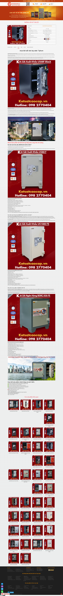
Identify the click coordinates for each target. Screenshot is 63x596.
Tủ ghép (25, 586)
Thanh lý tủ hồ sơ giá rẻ (11, 588)
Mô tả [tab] (18, 47)
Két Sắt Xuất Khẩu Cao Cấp (30, 570)
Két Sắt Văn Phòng (29, 569)
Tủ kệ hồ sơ (49, 588)
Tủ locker (33, 586)
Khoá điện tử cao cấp (51, 579)
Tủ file (41, 586)
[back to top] (61, 594)
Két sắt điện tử (10, 577)
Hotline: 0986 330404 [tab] (30, 47)
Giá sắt (9, 586)
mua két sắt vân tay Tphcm (13, 411)
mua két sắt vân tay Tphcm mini (37, 550)
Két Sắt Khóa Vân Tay (43, 578)
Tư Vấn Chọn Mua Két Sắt (27, 578)
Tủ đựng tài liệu (10, 587)
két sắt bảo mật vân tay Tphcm (37, 480)
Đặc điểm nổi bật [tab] (10, 47)
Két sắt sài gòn (10, 576)
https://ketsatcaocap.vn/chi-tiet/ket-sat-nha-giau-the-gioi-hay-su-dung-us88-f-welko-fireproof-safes (25, 212)
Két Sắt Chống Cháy (10, 570)
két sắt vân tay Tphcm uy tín (26, 522)
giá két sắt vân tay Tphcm (49, 411)
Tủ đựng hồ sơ (18, 587)
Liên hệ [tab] (25, 47)
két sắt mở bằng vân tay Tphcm (37, 466)
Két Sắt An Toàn (10, 569)
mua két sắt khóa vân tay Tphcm (37, 494)
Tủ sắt (49, 586)
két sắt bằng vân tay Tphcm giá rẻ (13, 536)
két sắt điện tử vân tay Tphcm (25, 550)
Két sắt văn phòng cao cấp (11, 579)
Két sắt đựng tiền (26, 577)
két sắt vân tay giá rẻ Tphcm (26, 564)
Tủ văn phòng (50, 587)
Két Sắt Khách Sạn (18, 569)
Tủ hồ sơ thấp (18, 585)
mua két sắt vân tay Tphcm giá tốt (37, 508)
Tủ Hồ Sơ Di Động (26, 588)
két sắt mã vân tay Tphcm (37, 522)
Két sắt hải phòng (18, 576)
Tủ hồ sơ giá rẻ (26, 587)
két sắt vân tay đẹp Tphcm (25, 536)
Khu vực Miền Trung (40, 569)
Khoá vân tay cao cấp (43, 579)
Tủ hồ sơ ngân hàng (43, 587)
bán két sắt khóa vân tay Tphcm (13, 522)
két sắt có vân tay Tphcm (13, 564)
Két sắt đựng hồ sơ (18, 579)
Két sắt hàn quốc (42, 577)
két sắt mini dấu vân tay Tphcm (25, 508)
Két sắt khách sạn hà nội (35, 576)
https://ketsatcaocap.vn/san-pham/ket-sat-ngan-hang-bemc (19, 392)
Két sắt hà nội (18, 577)
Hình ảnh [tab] (15, 47)
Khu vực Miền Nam (39, 570)
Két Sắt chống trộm (34, 579)
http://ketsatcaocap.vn (14, 391)
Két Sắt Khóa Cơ (34, 578)
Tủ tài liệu (33, 585)
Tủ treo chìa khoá (50, 585)
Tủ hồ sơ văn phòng (34, 587)
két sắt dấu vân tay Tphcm (49, 466)
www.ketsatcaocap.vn (50, 115)
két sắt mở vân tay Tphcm (37, 536)
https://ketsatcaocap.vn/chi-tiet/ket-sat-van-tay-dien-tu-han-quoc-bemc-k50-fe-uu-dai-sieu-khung (25, 355)
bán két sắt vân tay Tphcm (25, 411)
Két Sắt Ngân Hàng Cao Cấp (19, 571)
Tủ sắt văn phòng (26, 585)
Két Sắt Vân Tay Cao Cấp (19, 570)
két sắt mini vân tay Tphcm (13, 508)
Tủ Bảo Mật (28, 571)
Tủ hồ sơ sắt (41, 585)
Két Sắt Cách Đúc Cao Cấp (11, 571)
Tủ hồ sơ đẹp (9, 585)
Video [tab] (21, 47)
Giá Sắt (41, 588)
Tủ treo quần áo (18, 586)
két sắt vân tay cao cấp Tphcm (49, 536)
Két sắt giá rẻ (50, 577)
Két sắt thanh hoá (50, 576)
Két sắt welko (34, 577)
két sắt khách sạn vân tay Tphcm (13, 480)
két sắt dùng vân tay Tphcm (49, 480)
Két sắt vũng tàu (42, 576)
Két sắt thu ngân (10, 578)
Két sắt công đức (18, 578)
